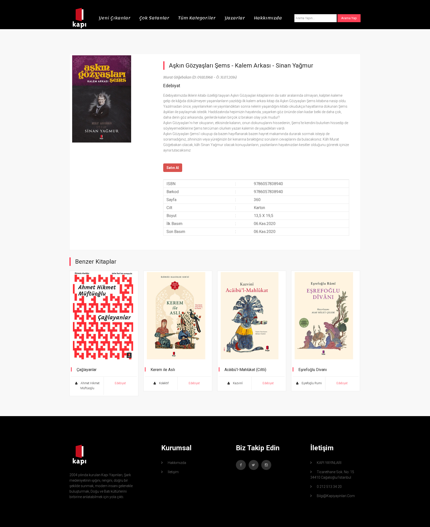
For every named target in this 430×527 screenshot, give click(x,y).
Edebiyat (171, 85)
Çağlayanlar (87, 369)
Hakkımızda (268, 18)
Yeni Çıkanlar (114, 18)
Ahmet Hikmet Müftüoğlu (90, 385)
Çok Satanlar (154, 18)
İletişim (173, 472)
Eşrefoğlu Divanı (312, 369)
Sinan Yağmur (294, 65)
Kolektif (163, 383)
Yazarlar (234, 18)
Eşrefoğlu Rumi (311, 383)
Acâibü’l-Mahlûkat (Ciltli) (245, 369)
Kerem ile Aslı (163, 369)
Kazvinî (237, 383)
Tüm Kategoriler (196, 18)
